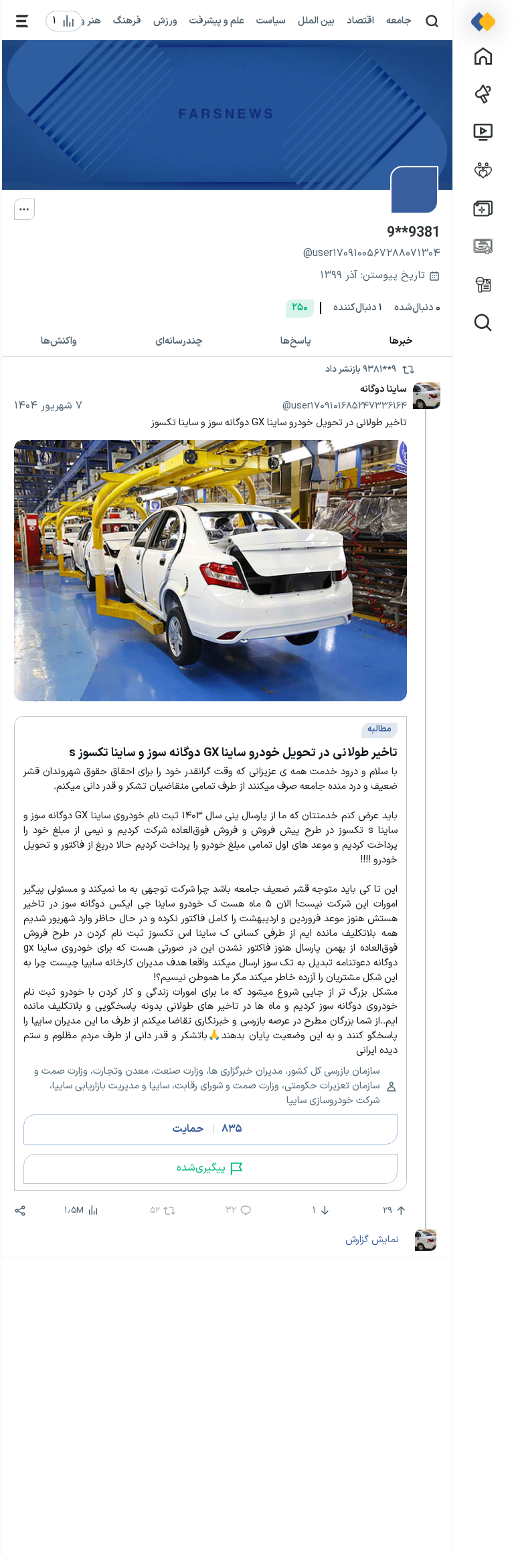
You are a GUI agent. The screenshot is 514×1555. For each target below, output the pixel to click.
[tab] (401, 341)
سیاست (271, 20)
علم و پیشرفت (216, 20)
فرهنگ (127, 20)
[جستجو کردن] (432, 21)
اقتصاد (360, 20)
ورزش (165, 20)
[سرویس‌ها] (22, 21)
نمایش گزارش (372, 1239)
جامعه (399, 20)
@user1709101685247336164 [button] (344, 405)
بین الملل (316, 20)
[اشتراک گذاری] (20, 1211)
